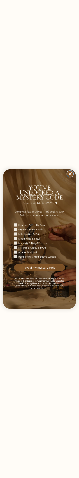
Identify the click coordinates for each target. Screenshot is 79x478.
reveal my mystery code (39, 267)
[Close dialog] (70, 174)
